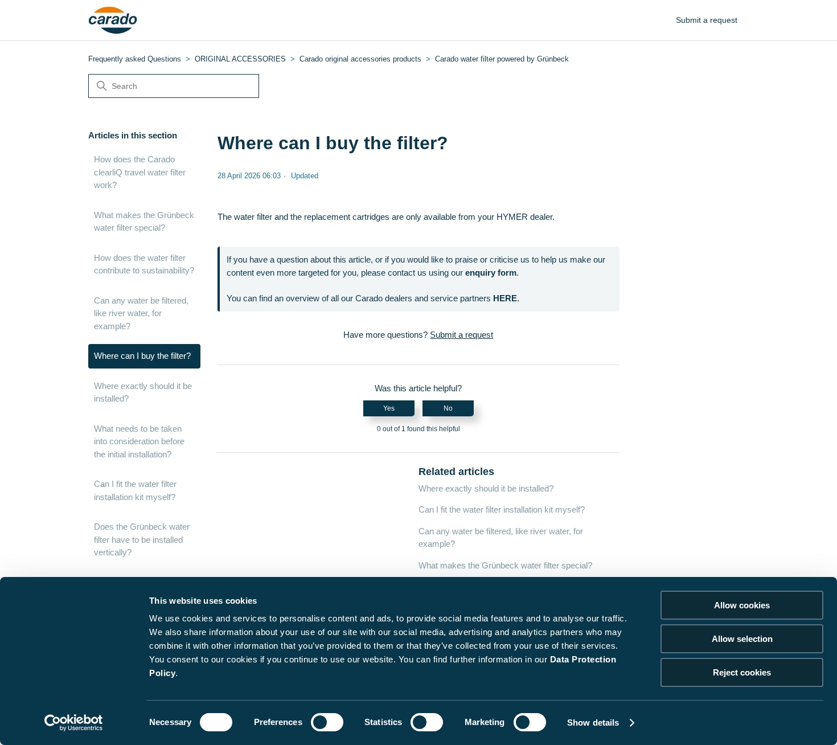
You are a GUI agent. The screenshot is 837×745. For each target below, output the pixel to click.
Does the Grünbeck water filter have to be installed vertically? (142, 539)
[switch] (327, 722)
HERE (505, 298)
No (448, 408)
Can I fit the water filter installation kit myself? (135, 490)
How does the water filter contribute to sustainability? (144, 264)
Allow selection (742, 639)
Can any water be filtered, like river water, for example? (141, 313)
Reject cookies (742, 672)
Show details (593, 722)
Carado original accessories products (360, 59)
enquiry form (490, 272)
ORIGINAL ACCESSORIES (240, 59)
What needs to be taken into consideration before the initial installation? (139, 441)
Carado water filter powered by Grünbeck (502, 59)
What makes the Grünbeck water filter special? (144, 221)
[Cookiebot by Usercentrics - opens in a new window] (74, 722)
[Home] (113, 20)
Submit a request (706, 19)
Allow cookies (742, 605)
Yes (389, 408)
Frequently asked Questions (134, 59)
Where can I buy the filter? (142, 356)
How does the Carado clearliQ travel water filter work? (140, 172)
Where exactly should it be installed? (143, 392)
